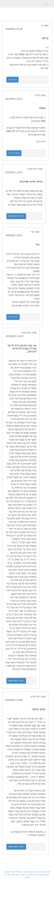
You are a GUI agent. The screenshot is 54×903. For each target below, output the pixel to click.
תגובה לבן (12, 79)
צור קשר (24, 875)
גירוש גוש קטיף (34, 872)
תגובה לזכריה (14, 153)
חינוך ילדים (16, 875)
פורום (26, 872)
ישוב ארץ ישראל (43, 875)
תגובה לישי (13, 317)
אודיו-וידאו (32, 875)
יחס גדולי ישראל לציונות (13, 872)
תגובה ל (16, 216)
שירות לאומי (45, 872)
